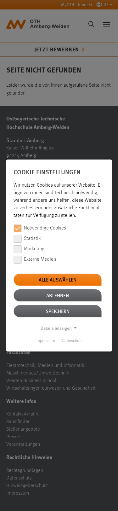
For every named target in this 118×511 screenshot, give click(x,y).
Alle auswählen (57, 279)
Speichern (58, 311)
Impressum (45, 341)
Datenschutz (71, 341)
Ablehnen (57, 295)
